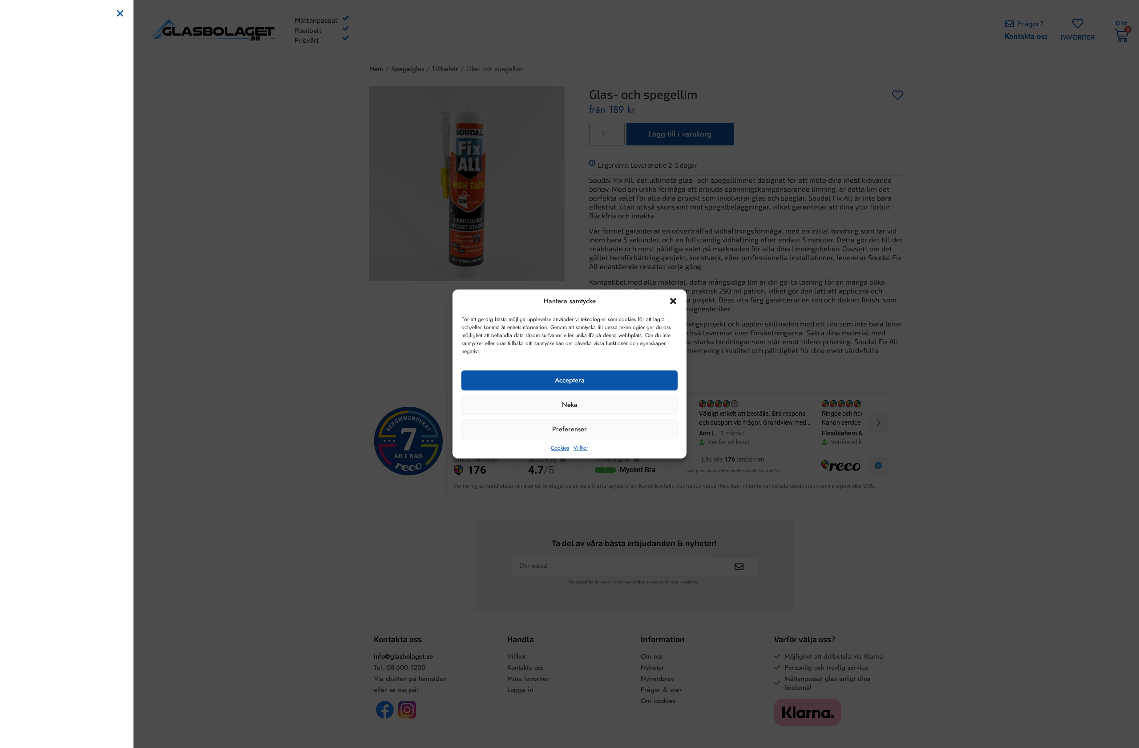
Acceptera (570, 380)
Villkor (581, 448)
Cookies (560, 448)
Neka (570, 405)
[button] (673, 301)
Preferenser (569, 429)
